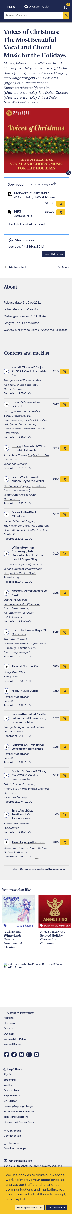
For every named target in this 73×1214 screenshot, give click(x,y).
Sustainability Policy (15, 1039)
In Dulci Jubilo (29, 691)
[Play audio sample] (6, 371)
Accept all (59, 1207)
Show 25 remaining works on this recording (39, 869)
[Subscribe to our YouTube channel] (37, 1054)
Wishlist (8, 1085)
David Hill (9, 534)
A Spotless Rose (34, 842)
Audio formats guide (42, 184)
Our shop (9, 1028)
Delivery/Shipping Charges (19, 1106)
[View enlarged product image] (36, 140)
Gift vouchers (11, 1090)
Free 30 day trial (53, 254)
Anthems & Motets (54, 330)
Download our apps (15, 1148)
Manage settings (27, 1207)
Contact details (12, 1135)
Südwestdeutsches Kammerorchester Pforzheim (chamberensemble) (22, 604)
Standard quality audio (32, 193)
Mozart (16, 591)
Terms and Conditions (16, 1116)
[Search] (66, 15)
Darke (16, 512)
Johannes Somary (15, 463)
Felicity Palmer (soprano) (20, 784)
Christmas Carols (27, 330)
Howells (17, 842)
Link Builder (10, 1100)
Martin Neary (12, 499)
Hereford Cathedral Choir (20, 573)
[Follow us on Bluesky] (22, 1054)
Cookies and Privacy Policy (19, 1122)
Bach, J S (18, 771)
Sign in (7, 1074)
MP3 (17, 211)
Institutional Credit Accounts (20, 1111)
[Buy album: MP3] (60, 212)
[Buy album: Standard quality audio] (60, 204)
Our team (9, 1023)
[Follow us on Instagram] (30, 1054)
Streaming (10, 1079)
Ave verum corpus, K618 (29, 593)
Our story (9, 1033)
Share (65, 267)
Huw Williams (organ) (17, 564)
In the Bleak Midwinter (24, 514)
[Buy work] (64, 371)
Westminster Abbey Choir (20, 494)
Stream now (24, 240)
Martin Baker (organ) (17, 486)
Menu (11, 7)
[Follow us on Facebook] (7, 1054)
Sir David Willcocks (15, 852)
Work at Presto (12, 1044)
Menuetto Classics (25, 309)
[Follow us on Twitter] (15, 1054)
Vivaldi (16, 367)
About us (9, 1017)
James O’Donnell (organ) (20, 521)
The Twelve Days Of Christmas (29, 632)
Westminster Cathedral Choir (30, 530)
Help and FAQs (12, 1095)
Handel (16, 446)
